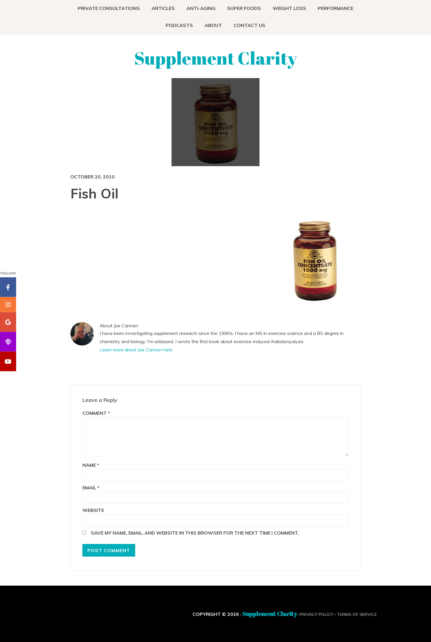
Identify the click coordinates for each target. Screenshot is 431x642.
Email (90, 488)
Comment (96, 413)
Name (90, 465)
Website (93, 510)
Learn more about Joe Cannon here (136, 350)
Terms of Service (357, 614)
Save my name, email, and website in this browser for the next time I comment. (195, 533)
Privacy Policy (316, 614)
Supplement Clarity (215, 58)
